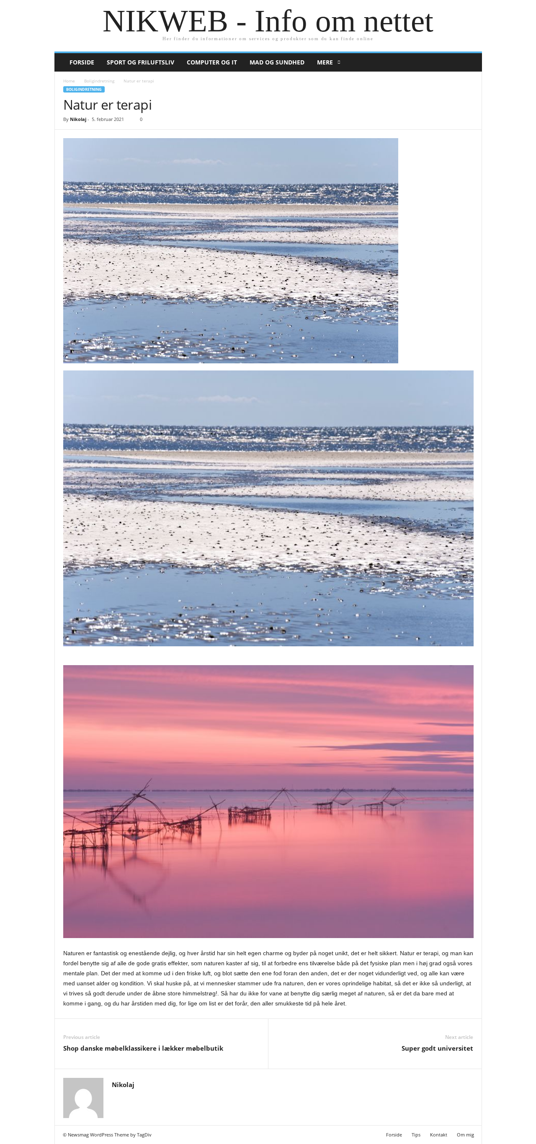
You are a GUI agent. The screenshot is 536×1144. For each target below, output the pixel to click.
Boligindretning (99, 81)
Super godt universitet (437, 1048)
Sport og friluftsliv (140, 62)
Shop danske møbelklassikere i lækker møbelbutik (143, 1048)
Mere (325, 62)
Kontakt (438, 1134)
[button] (469, 62)
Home (69, 81)
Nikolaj (78, 119)
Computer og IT (212, 62)
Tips (416, 1134)
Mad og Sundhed (277, 62)
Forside (82, 62)
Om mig (465, 1134)
